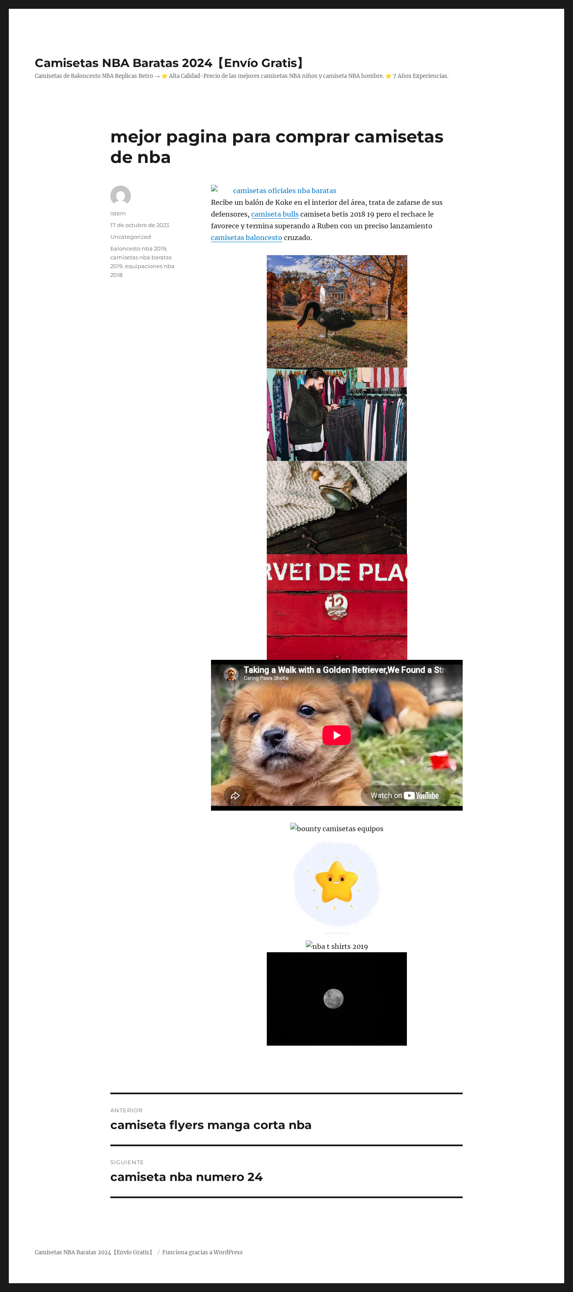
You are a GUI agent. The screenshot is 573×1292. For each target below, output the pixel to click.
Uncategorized (130, 236)
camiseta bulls (275, 214)
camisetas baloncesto (246, 237)
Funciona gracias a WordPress (202, 1252)
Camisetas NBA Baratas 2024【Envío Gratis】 (172, 63)
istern (118, 213)
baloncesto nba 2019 (138, 248)
